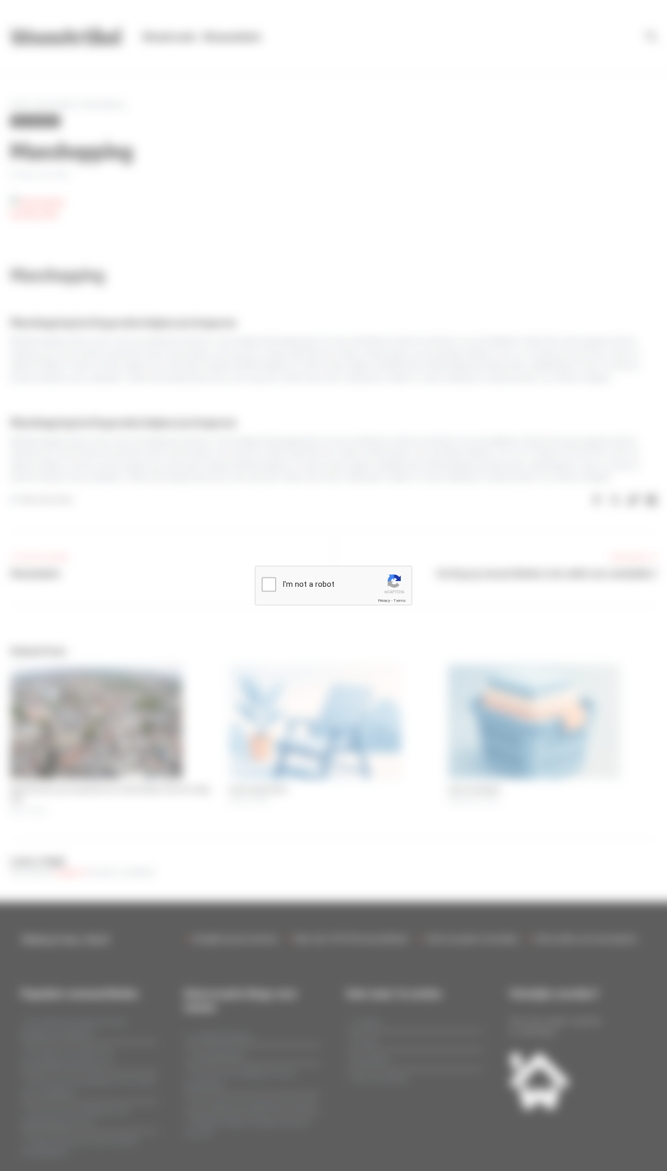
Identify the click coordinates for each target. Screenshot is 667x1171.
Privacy (384, 600)
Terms (399, 600)
